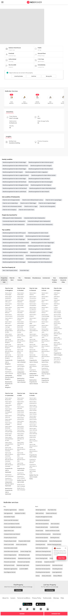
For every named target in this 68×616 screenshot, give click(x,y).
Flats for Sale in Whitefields (8, 427)
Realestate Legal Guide (23, 565)
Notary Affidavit (57, 575)
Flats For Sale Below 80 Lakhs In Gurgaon (58, 344)
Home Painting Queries (55, 541)
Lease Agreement (56, 572)
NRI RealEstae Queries (10, 558)
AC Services (39, 562)
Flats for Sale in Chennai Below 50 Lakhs (33, 336)
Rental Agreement (40, 510)
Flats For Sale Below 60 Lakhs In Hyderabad (9, 449)
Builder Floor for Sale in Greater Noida (33, 476)
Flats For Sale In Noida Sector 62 (32, 398)
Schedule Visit (56, 614)
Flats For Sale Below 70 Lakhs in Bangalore (9, 346)
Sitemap (56, 598)
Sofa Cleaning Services (42, 548)
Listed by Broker (18, 76)
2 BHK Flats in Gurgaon (57, 297)
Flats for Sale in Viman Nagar (45, 319)
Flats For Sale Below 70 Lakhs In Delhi (21, 454)
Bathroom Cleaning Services (43, 551)
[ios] (40, 604)
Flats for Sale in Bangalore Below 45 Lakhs (9, 330)
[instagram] (34, 609)
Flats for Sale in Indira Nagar (8, 308)
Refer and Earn (40, 513)
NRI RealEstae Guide (24, 555)
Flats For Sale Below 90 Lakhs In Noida (33, 451)
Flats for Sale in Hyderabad (9, 394)
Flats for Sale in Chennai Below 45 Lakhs (33, 330)
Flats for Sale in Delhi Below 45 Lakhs (20, 439)
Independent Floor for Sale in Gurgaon (57, 323)
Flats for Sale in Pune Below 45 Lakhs (45, 330)
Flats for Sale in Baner (45, 301)
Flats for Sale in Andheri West (20, 293)
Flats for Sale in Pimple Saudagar (45, 315)
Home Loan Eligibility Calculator (12, 527)
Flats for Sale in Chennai (33, 289)
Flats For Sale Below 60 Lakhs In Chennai (33, 341)
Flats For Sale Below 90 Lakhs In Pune (46, 356)
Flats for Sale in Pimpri (45, 322)
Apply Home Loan (9, 530)
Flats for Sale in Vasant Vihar (20, 398)
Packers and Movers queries (43, 534)
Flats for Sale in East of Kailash (20, 427)
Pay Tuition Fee (52, 510)
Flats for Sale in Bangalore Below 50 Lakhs (9, 336)
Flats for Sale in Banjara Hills (8, 398)
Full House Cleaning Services (43, 555)
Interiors (21, 510)
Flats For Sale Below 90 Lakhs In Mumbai (21, 346)
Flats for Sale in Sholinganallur (32, 308)
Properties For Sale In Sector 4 (57, 361)
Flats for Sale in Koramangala (8, 293)
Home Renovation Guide (10, 548)
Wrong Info (49, 76)
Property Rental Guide (42, 527)
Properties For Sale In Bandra (20, 369)
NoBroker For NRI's (20, 513)
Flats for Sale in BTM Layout (8, 322)
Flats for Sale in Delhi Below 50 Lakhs (20, 444)
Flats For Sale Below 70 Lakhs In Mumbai (21, 336)
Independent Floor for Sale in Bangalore (9, 377)
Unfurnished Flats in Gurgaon (58, 319)
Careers (12, 598)
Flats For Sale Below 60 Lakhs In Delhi (21, 449)
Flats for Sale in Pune (45, 289)
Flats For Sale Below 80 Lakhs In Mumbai (21, 341)
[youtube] (47, 609)
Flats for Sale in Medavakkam (32, 311)
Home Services (57, 534)
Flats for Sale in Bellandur (8, 311)
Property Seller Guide (24, 541)
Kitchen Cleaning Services (54, 544)
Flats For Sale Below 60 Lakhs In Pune (46, 341)
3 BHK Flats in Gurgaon (57, 301)
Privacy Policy (36, 598)
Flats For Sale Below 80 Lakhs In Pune (46, 351)
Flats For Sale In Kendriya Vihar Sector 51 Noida (32, 417)
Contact (22, 614)
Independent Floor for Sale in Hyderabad (9, 484)
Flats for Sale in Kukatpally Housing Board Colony (8, 411)
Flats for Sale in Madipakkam (32, 301)
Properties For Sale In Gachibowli (9, 475)
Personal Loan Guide (9, 562)
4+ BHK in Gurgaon (56, 308)
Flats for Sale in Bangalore (9, 289)
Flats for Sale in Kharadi (45, 297)
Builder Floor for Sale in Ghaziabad (21, 489)
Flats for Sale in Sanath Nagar (8, 434)
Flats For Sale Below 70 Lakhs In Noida (33, 441)
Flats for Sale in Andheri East (20, 297)
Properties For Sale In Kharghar (21, 365)
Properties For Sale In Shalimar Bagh (33, 366)
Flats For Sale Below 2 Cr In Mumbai (20, 356)
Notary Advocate (46, 575)
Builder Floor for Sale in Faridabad (21, 485)
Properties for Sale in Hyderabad (8, 470)
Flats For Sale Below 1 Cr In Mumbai (20, 351)
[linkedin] (40, 609)
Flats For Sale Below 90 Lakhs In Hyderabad (9, 464)
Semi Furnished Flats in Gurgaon (57, 315)
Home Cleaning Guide (41, 558)
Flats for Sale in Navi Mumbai (20, 304)
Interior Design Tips (26, 551)
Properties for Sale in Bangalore (8, 362)
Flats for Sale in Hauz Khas (20, 407)
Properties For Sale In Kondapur (9, 479)
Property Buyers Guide (10, 541)
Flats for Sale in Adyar (32, 319)
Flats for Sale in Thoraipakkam (32, 304)
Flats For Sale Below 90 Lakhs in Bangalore (9, 356)
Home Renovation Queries (11, 551)
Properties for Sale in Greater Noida (32, 471)
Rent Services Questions (42, 523)
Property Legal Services (10, 510)
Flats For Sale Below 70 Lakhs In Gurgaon (58, 339)
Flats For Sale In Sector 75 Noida (32, 409)
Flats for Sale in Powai (20, 308)
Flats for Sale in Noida (33, 394)
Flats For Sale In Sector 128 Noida (33, 429)
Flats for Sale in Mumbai (21, 289)
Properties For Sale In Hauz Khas (21, 473)
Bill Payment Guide (9, 565)
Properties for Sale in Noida (33, 456)
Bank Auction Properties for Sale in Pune (45, 380)
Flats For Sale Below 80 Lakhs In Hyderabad (9, 459)
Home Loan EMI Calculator (11, 520)
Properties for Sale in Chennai (33, 361)
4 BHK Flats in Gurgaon (57, 304)
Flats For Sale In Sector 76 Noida (32, 413)
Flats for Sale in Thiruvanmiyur (32, 297)
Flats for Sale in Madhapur (8, 406)
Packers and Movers (51, 513)
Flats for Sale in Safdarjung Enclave (20, 403)
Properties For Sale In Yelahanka (9, 372)
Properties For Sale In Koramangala (8, 368)
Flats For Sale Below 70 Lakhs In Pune (46, 346)
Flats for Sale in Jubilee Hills (8, 402)
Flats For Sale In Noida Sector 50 (32, 402)
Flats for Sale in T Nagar (33, 322)
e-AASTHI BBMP (24, 569)
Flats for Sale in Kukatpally (8, 423)
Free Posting (49, 590)
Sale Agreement (8, 513)
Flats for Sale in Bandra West (20, 326)
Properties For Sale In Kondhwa (45, 369)
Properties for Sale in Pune (45, 361)
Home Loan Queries (21, 544)
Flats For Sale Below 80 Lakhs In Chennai (33, 351)
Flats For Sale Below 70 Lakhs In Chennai (33, 346)
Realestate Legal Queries (10, 569)
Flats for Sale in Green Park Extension (20, 423)
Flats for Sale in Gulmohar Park (20, 418)
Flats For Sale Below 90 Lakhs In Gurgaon (58, 349)
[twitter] (27, 609)
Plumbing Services (57, 569)
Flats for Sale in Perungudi (32, 326)
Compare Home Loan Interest (12, 534)
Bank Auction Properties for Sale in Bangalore (8, 384)
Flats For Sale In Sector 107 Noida (33, 425)
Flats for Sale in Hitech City (8, 416)
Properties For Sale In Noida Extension (32, 461)
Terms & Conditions (23, 598)
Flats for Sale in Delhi (21, 394)
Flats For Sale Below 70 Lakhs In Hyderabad (9, 454)
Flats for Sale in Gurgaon (58, 289)
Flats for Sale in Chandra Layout (8, 315)
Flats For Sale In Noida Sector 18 (32, 422)
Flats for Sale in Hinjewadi (45, 326)
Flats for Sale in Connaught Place (21, 414)
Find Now (18, 590)
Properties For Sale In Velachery (33, 370)
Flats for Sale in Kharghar (20, 319)
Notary (37, 575)
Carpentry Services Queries (43, 565)
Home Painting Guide (41, 541)
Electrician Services (57, 565)
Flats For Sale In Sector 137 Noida (33, 406)
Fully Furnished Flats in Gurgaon (57, 311)
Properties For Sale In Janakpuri (21, 477)
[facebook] (20, 609)
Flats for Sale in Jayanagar (8, 326)
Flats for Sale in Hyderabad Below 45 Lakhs (9, 439)
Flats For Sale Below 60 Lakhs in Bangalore (9, 341)
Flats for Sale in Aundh (45, 308)
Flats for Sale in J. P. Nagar (9, 319)
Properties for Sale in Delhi (21, 469)
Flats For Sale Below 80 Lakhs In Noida (33, 446)
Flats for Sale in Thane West (20, 311)
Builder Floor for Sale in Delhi (21, 481)
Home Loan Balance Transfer (11, 523)
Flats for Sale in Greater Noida (32, 436)
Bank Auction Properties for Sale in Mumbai (21, 380)
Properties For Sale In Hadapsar (45, 365)
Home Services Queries (42, 537)
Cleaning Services (40, 544)
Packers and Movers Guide (52, 530)
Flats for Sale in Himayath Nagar (8, 430)
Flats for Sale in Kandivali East (20, 322)
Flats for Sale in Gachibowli (8, 420)
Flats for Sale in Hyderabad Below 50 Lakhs (9, 444)
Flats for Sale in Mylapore (32, 315)
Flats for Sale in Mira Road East (20, 315)
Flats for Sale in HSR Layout (8, 301)
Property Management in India (44, 517)
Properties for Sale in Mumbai (21, 361)
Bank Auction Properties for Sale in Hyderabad (8, 491)
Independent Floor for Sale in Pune (46, 373)
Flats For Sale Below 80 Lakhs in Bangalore (9, 351)
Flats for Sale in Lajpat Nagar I (20, 434)
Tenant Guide (39, 530)
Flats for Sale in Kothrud (45, 311)
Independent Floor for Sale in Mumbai (21, 373)
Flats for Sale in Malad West (20, 301)
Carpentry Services (49, 562)
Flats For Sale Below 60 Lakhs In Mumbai (21, 330)
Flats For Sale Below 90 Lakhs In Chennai (33, 356)
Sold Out (33, 76)
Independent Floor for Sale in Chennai (33, 375)
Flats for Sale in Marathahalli (8, 297)
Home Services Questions (42, 520)
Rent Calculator (55, 523)
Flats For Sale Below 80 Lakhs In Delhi (21, 459)
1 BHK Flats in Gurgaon (57, 293)
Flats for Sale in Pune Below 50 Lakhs (45, 336)
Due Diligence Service (9, 572)
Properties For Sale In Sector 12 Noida (33, 466)
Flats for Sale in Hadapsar (45, 304)
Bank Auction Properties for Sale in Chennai (33, 381)
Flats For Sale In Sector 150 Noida (33, 432)
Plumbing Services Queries (43, 572)
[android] (27, 604)
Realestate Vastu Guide (24, 558)
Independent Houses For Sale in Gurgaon (58, 328)
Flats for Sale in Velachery (32, 293)
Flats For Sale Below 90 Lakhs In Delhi (21, 464)
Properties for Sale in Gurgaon (58, 354)
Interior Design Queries (10, 555)
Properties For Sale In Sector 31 (57, 358)
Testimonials (47, 598)
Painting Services (54, 537)
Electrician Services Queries (43, 569)
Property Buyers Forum (10, 537)
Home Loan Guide (9, 544)
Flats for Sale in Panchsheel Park (21, 430)
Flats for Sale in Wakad (45, 293)
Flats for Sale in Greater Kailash (20, 411)
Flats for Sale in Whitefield (8, 304)
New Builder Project (9, 517)
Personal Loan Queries (24, 562)
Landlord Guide (54, 527)
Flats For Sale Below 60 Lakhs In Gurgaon (58, 333)
